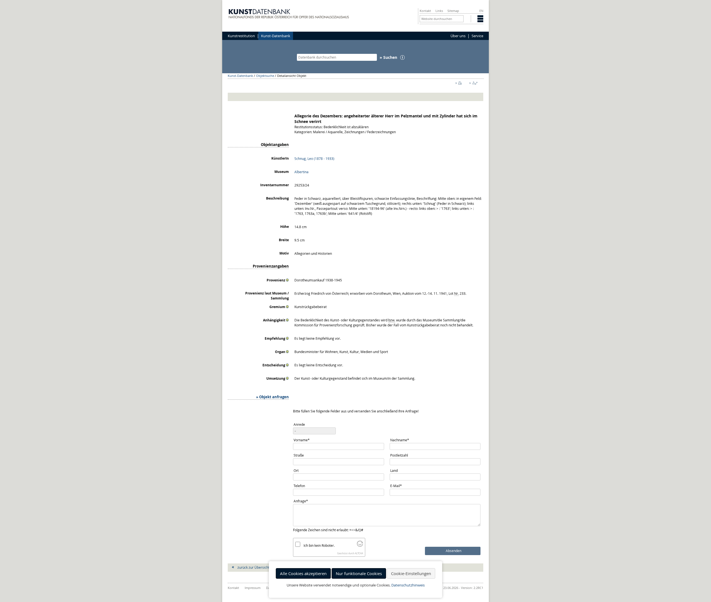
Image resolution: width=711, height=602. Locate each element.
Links (439, 11)
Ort (296, 470)
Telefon (299, 485)
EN (481, 11)
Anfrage (301, 500)
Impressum (253, 588)
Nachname (399, 439)
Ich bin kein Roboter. (319, 545)
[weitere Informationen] (287, 280)
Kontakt (425, 11)
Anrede (299, 424)
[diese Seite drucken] (459, 84)
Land (394, 470)
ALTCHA (359, 553)
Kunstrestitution (241, 35)
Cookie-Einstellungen (411, 573)
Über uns (457, 35)
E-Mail (397, 485)
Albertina (301, 172)
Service (477, 35)
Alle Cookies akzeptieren (303, 573)
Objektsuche (265, 76)
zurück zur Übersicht (253, 567)
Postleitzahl (399, 455)
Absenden (453, 551)
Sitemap (453, 11)
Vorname (301, 439)
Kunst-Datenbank (275, 35)
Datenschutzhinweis (408, 585)
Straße (299, 455)
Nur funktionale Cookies (359, 573)
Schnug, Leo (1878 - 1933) (314, 158)
